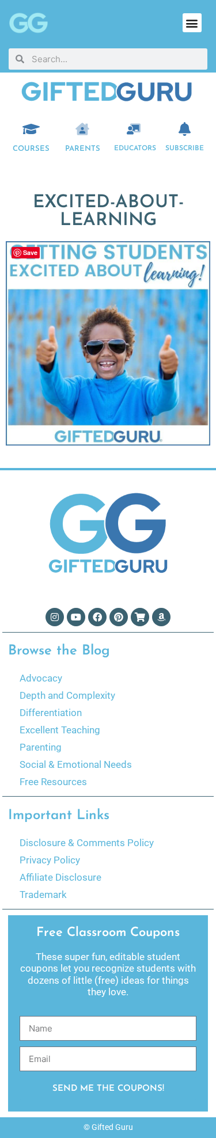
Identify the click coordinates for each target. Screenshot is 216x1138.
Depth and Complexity (67, 695)
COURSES (31, 149)
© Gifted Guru (108, 1127)
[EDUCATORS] (134, 129)
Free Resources (53, 781)
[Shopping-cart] (140, 617)
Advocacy (41, 678)
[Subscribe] (185, 129)
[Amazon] (161, 617)
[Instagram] (55, 617)
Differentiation (51, 712)
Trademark (43, 894)
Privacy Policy (50, 860)
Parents (82, 149)
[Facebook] (97, 617)
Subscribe (184, 148)
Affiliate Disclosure (60, 877)
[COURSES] (31, 129)
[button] (192, 22)
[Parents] (82, 129)
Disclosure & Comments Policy (87, 842)
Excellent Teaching (60, 730)
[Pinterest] (118, 617)
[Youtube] (76, 617)
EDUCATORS (135, 148)
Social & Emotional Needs (76, 764)
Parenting (41, 747)
